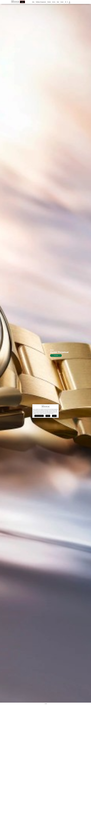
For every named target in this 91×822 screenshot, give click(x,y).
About (58, 2)
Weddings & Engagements (41, 2)
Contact (61, 2)
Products (49, 2)
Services (53, 2)
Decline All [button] (47, 415)
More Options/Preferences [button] (39, 415)
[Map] (69, 2)
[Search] (65, 2)
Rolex (33, 2)
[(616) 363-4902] (67, 2)
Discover (56, 355)
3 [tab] (46, 703)
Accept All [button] (54, 415)
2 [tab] (45, 703)
